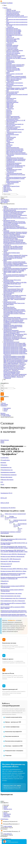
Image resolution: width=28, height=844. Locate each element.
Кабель (8, 72)
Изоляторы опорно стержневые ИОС (15, 64)
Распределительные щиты (12, 147)
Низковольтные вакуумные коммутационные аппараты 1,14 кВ (15, 15)
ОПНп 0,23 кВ (9, 103)
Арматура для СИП (11, 10)
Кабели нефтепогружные (12, 80)
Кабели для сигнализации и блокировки (16, 77)
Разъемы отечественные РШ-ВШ (11, 372)
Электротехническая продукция (14, 173)
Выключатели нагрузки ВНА (13, 29)
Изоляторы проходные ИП (12, 68)
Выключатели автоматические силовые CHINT (15, 349)
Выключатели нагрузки (12, 28)
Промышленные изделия (12, 134)
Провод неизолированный (12, 116)
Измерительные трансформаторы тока (15, 165)
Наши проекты (7, 186)
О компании (4, 405)
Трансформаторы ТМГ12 (9, 335)
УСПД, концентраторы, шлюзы (15, 320)
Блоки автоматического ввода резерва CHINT (14, 345)
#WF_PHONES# (5, 199)
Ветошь (8, 135)
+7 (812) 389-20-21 (5, 201)
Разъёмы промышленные (12, 182)
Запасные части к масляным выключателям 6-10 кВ (13, 53)
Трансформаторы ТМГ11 (21, 334)
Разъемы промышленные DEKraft (14, 376)
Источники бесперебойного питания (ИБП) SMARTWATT (14, 363)
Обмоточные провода (11, 121)
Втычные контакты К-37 (9, 242)
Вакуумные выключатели (12, 13)
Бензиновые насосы (11, 98)
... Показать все (10, 27)
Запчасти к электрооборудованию (14, 50)
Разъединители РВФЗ (11, 41)
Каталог (4, 403)
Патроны (8, 110)
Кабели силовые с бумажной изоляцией (16, 76)
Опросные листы (5, 414)
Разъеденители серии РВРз (13, 38)
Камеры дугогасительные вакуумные (15, 55)
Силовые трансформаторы (12, 726)
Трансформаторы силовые (12, 164)
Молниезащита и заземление (13, 126)
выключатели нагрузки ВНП (13, 32)
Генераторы (9, 44)
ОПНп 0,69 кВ (9, 106)
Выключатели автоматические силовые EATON (15, 353)
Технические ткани (11, 137)
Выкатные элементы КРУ (12, 51)
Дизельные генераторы (12, 46)
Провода (8, 115)
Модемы (5, 320)
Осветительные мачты (11, 47)
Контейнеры (9, 144)
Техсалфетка (9, 139)
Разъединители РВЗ (11, 40)
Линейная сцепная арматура (13, 11)
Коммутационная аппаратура (13, 181)
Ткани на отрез (10, 138)
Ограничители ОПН (11, 101)
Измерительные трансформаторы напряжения (14, 338)
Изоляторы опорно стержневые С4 (14, 66)
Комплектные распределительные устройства (14, 269)
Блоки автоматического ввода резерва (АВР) (14, 343)
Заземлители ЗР (10, 37)
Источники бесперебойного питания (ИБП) (14, 356)
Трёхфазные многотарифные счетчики (12, 326)
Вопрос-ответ (6, 816)
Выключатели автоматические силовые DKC (14, 352)
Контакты (3, 413)
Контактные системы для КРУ (13, 57)
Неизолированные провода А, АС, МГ (15, 120)
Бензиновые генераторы (12, 45)
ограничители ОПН (17, 746)
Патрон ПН (9, 111)
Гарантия (13, 186)
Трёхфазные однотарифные (10, 327)
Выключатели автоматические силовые (16, 177)
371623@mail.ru (4, 819)
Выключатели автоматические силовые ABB (14, 348)
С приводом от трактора (12, 49)
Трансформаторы (10, 161)
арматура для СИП (16, 722)
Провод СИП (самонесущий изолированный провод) (13, 118)
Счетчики (8, 156)
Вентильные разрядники (12, 102)
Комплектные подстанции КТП (13, 731)
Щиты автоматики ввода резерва (14, 151)
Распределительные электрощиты (14, 750)
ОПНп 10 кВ (9, 107)
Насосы (8, 97)
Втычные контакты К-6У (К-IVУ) (18, 243)
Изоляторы (9, 63)
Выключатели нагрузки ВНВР (13, 31)
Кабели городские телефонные (13, 79)
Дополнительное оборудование (11, 318)
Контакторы (14, 369)
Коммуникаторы (23, 318)
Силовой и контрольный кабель (13, 717)
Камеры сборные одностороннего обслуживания (15, 268)
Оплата (17, 186)
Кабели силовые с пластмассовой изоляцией (14, 261)
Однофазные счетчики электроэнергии (15, 159)
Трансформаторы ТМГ (9, 334)
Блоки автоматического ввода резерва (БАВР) (14, 344)
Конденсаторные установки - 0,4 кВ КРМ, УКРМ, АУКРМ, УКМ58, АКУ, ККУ (16, 88)
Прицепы (8, 146)
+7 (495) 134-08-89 (6, 415)
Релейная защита (10, 62)
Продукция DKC (10, 123)
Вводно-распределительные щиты (14, 148)
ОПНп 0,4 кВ (9, 104)
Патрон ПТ (9, 112)
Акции (5, 206)
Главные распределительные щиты (14, 150)
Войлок (8, 141)
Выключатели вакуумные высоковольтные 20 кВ (15, 216)
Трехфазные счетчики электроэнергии (15, 160)
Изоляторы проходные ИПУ (13, 69)
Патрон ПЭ (9, 113)
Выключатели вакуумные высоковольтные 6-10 (12, 214)
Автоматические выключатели (13, 163)
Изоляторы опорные (11, 67)
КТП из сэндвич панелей (12, 91)
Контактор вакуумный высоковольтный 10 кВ (13, 213)
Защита (8, 59)
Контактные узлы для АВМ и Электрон (16, 58)
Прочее (8, 143)
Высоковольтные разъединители (14, 35)
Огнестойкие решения (11, 128)
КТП (7, 90)
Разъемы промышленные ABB (11, 373)
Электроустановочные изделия (13, 132)
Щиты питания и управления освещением (16, 154)
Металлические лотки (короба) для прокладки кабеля (14, 125)
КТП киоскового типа (11, 93)
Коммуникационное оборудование (14, 157)
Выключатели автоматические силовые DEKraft (15, 351)
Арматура (8, 9)
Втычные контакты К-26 (17, 241)
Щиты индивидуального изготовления (15, 152)
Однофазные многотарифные (10, 322)
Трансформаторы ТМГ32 (13, 333)
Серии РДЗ (9, 36)
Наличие (6, 440)
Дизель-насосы (10, 99)
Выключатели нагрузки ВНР (13, 33)
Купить (2, 440)
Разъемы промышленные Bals (13, 375)
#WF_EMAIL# (4, 202)
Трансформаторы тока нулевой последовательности (13, 170)
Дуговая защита (10, 60)
